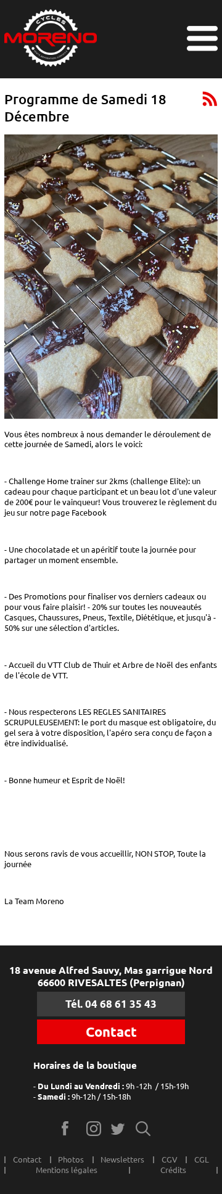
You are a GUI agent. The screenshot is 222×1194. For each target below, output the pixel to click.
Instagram (94, 1128)
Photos (71, 1159)
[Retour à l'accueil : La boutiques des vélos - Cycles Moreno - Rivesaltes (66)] (50, 39)
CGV (170, 1159)
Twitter (118, 1128)
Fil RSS (210, 98)
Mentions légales (66, 1170)
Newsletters (122, 1159)
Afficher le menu (202, 38)
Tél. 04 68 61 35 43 (111, 1004)
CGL (201, 1159)
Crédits (173, 1170)
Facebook (69, 1128)
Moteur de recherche (143, 1128)
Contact (111, 1031)
